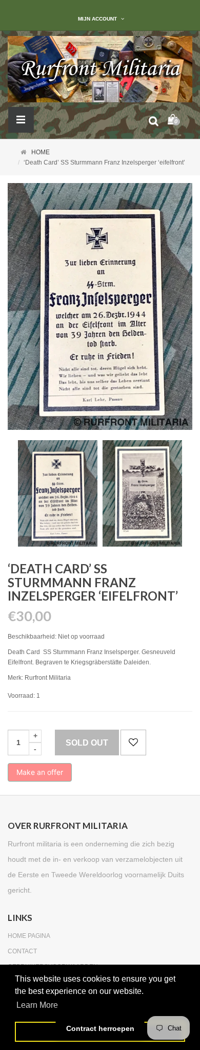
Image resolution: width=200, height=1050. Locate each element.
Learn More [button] (37, 1005)
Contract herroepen (100, 1028)
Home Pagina (29, 935)
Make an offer (40, 775)
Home (40, 152)
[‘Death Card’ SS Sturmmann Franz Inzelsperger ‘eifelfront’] (57, 493)
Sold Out (87, 742)
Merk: (15, 677)
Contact (22, 951)
